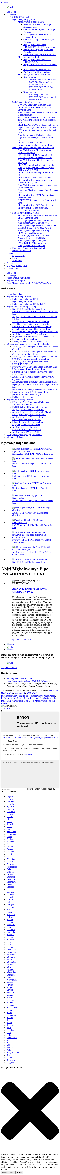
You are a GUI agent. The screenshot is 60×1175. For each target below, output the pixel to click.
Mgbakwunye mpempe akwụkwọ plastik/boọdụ (33, 147)
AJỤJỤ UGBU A (9, 667)
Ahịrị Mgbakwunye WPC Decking (33, 230)
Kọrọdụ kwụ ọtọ (30, 77)
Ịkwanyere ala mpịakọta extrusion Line (35, 145)
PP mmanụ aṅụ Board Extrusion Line (34, 177)
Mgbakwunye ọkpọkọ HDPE (31, 22)
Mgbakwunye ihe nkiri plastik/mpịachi (29, 102)
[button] (30, 1111)
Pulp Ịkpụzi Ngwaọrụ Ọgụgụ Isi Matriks (30, 248)
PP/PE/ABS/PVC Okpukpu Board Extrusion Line (34, 367)
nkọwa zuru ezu (24, 639)
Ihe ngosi (16, 258)
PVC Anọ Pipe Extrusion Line (36, 72)
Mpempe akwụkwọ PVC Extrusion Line (36, 205)
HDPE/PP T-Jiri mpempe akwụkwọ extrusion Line (34, 389)
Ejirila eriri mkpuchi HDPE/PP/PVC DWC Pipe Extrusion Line (41, 87)
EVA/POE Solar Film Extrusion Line (34, 105)
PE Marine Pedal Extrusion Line (32, 233)
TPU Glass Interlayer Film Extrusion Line (36, 117)
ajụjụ (14, 639)
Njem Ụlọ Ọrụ (18, 255)
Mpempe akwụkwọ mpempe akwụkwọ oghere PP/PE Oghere (35, 181)
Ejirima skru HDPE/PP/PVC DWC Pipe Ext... (32, 454)
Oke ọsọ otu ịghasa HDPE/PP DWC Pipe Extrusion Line (42, 80)
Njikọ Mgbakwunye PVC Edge (32, 238)
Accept (5, 1172)
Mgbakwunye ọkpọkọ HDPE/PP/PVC (35, 74)
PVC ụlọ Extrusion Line (28, 210)
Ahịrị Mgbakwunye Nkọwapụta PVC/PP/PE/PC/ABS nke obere (32, 241)
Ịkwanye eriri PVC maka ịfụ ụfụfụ (33, 208)
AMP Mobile (32, 693)
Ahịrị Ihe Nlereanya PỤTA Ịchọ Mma (34, 135)
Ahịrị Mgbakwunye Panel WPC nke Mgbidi (37, 225)
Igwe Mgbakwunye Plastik (13, 696)
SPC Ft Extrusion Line (28, 218)
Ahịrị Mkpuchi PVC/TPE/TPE (31, 245)
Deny (12, 1172)
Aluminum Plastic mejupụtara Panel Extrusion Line (34, 382)
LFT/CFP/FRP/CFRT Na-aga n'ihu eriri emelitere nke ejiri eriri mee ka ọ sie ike (35, 156)
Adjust (19, 1172)
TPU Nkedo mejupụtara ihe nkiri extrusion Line (33, 324)
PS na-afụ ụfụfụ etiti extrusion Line (33, 235)
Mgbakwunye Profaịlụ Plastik (25, 213)
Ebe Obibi (11, 12)
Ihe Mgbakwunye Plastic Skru (14, 701)
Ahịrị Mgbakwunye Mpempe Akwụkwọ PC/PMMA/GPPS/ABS (36, 168)
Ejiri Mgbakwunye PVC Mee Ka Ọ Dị (35, 228)
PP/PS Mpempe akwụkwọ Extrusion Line (36, 165)
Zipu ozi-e (5, 708)
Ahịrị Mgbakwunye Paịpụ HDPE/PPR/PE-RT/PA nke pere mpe (39, 45)
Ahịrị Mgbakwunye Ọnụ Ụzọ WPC (34, 223)
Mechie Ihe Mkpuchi (21, 250)
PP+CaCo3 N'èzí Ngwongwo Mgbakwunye (37, 215)
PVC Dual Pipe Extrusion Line (37, 69)
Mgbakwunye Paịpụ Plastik (24, 19)
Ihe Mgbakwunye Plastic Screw (15, 698)
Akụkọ (10, 263)
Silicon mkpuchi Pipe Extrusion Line (39, 54)
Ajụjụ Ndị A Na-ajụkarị (17, 265)
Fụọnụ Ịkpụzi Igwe (20, 17)
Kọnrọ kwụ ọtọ (30, 92)
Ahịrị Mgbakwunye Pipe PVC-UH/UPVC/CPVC (37, 60)
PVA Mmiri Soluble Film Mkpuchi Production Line (35, 331)
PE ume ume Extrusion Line (30, 142)
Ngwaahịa (11, 14)
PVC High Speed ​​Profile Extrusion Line (35, 220)
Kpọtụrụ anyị (12, 268)
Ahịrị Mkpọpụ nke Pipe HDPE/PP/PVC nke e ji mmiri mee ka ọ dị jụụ (42, 97)
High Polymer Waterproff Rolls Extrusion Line (33, 336)
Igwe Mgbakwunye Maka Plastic (40, 696)
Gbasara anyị (12, 253)
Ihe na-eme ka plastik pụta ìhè (43, 698)
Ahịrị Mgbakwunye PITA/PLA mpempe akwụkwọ (34, 357)
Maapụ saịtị (20, 693)
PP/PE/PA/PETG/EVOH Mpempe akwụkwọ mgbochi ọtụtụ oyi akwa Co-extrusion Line (38, 126)
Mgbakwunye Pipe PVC (29, 57)
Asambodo (17, 260)
